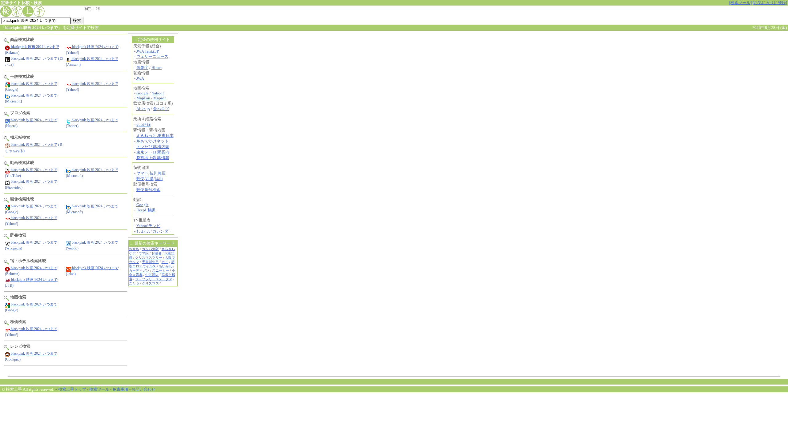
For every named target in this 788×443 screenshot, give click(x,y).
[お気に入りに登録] (770, 2)
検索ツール (99, 389)
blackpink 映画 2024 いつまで (95, 47)
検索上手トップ (72, 389)
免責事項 (120, 389)
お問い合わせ (143, 389)
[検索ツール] (740, 2)
